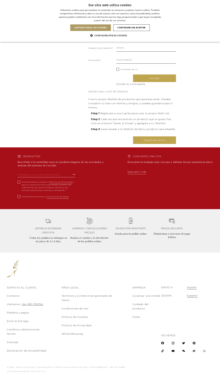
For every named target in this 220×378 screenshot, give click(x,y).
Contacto (13, 295)
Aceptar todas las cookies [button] (90, 27)
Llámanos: (25, 304)
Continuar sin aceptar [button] (131, 27)
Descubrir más (137, 171)
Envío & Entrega (18, 321)
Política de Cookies (75, 316)
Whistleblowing (72, 333)
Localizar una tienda (146, 295)
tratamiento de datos (58, 197)
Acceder (154, 78)
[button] (110, 36)
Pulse (136, 316)
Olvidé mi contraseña (130, 84)
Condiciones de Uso (75, 308)
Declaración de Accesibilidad (26, 350)
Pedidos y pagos (18, 312)
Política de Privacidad (61, 182)
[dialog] (110, 21)
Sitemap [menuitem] (12, 342)
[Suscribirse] (73, 174)
